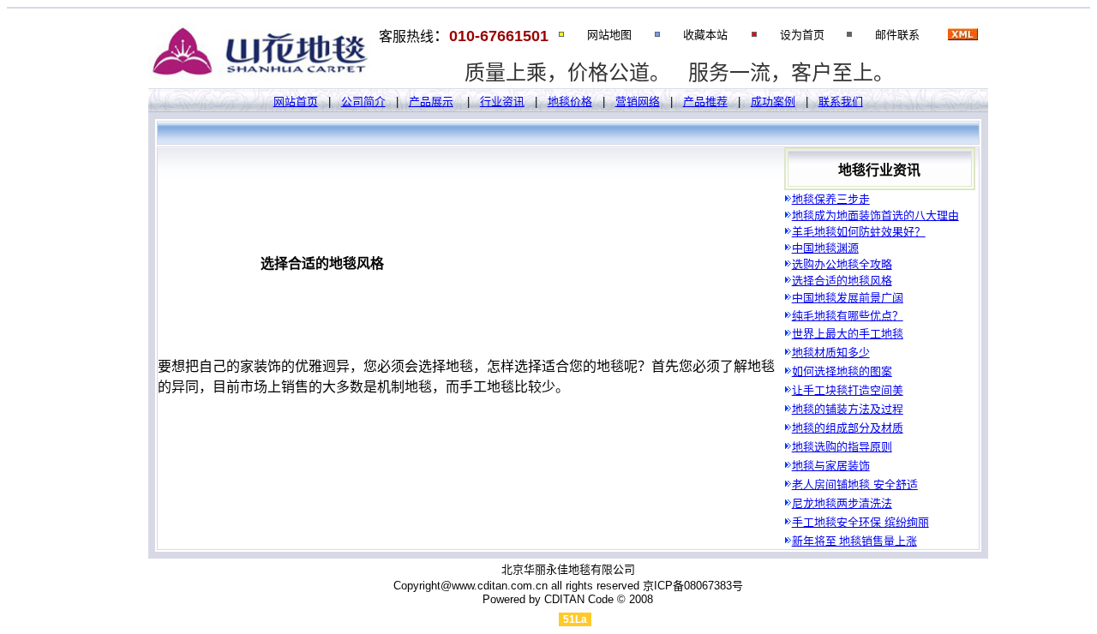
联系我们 (840, 101)
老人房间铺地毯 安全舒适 (855, 484)
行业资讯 (502, 101)
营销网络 (637, 101)
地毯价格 (570, 101)
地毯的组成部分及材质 (847, 428)
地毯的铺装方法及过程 (847, 409)
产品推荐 (705, 101)
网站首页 (295, 101)
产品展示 (431, 101)
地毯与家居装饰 (831, 465)
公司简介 (363, 101)
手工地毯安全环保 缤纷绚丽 (860, 522)
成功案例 (773, 101)
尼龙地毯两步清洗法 (842, 503)
